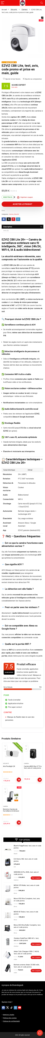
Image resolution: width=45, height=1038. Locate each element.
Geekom (16, 880)
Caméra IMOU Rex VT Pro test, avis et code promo (33, 767)
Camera (24, 10)
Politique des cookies (10, 1018)
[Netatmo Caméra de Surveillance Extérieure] (12, 796)
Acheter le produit (22, 204)
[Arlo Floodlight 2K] (12, 754)
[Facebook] (3, 1007)
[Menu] (2, 3)
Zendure (16, 946)
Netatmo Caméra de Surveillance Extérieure (11, 810)
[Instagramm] (15, 1007)
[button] (42, 18)
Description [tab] (7, 227)
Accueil (4, 10)
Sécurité (14, 10)
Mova (15, 893)
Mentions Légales (8, 1014)
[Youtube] (19, 1007)
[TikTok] (11, 1007)
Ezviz (3, 210)
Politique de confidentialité (11, 1021)
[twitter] (7, 1007)
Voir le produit (19, 780)
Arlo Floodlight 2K (9, 766)
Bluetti (15, 853)
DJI (15, 867)
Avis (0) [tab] (6, 230)
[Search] (41, 3)
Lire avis (14, 87)
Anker (15, 959)
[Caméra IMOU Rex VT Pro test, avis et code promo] (33, 754)
